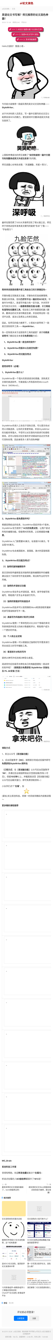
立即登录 (20, 1318)
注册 (34, 1318)
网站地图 (25, 1332)
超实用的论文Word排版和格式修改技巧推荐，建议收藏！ (40, 1190)
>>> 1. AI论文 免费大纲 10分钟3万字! (27, 29)
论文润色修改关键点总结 (12, 1219)
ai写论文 (38, 1332)
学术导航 (32, 1332)
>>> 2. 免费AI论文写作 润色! (26, 34)
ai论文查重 (45, 1332)
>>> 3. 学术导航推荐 (27, 39)
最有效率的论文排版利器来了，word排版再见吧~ (13, 1188)
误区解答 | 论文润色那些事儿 (39, 1287)
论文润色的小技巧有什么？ (38, 1219)
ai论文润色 (26, 3)
